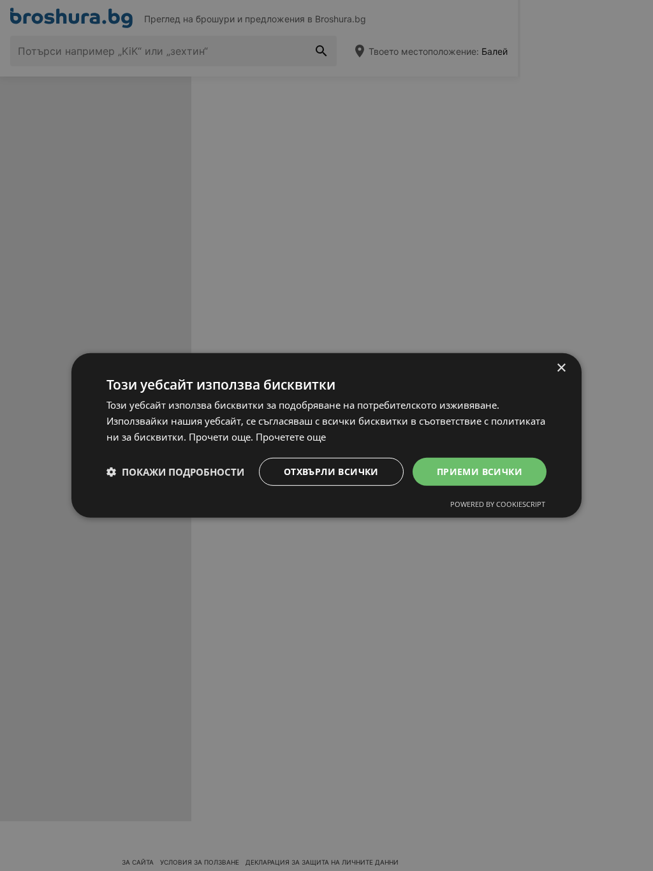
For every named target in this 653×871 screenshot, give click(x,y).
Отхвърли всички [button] (331, 471)
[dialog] (326, 435)
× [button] (561, 368)
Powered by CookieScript (497, 504)
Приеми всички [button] (479, 471)
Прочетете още (291, 436)
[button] (175, 472)
